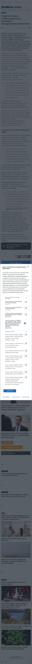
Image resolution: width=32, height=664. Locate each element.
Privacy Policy (25, 397)
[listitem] (16, 298)
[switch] (25, 302)
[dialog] (16, 332)
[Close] (28, 267)
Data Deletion (6, 397)
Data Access (16, 397)
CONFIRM (10, 390)
